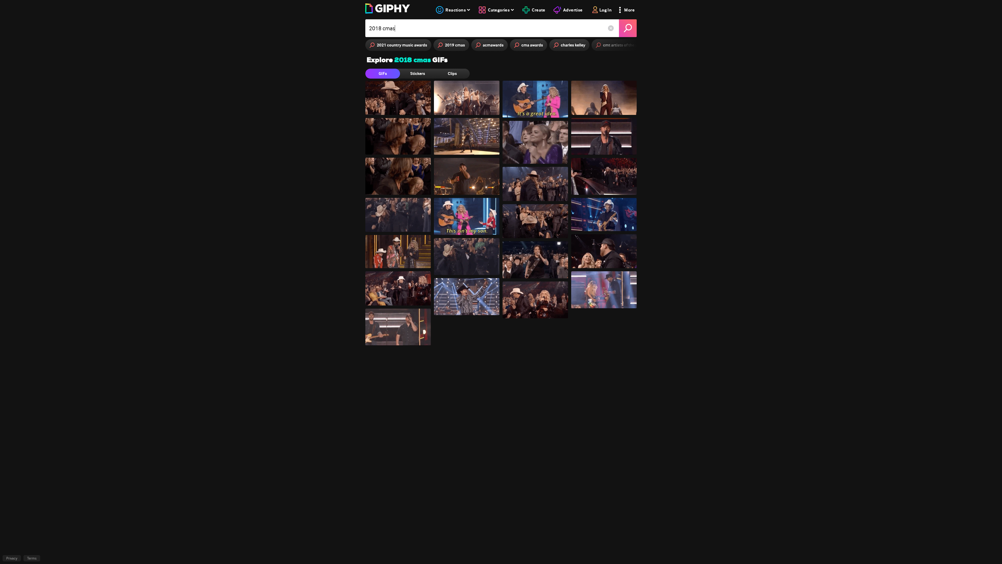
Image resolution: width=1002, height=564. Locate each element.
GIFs (383, 73)
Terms (32, 558)
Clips (452, 73)
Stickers (417, 73)
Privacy (11, 558)
